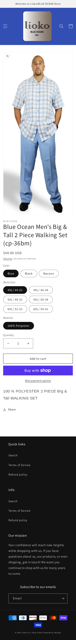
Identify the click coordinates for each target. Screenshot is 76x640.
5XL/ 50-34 (40, 299)
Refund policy (17, 474)
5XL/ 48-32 (15, 299)
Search (13, 455)
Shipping (7, 258)
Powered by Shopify (52, 632)
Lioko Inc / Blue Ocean (32, 632)
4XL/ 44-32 (15, 290)
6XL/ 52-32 (15, 309)
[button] (5, 26)
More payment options (38, 380)
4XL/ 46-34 (40, 290)
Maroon (48, 273)
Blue (11, 273)
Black (29, 273)
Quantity (8, 335)
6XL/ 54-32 (40, 309)
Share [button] (12, 409)
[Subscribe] (62, 598)
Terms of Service (19, 465)
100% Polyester (19, 326)
